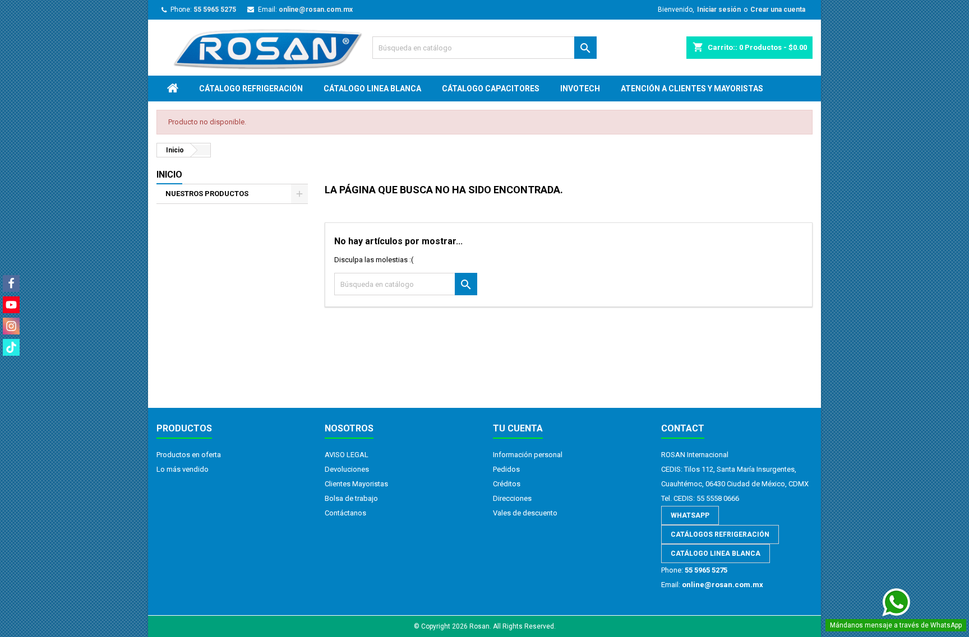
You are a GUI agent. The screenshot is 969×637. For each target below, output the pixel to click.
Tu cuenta (518, 428)
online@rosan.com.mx (316, 9)
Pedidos (506, 469)
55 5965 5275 (214, 9)
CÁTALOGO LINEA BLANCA (372, 88)
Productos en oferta (188, 454)
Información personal (527, 454)
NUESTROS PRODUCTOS (206, 193)
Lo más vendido (182, 469)
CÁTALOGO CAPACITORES (490, 88)
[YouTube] (11, 304)
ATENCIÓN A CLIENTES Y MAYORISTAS (692, 88)
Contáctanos (345, 513)
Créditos (506, 484)
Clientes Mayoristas (356, 484)
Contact (682, 428)
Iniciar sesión (719, 9)
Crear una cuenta (777, 9)
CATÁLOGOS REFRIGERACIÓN (720, 534)
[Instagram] (11, 326)
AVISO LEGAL (346, 454)
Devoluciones (347, 469)
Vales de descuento (525, 513)
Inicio (169, 174)
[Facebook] (11, 283)
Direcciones (512, 498)
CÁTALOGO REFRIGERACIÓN (251, 88)
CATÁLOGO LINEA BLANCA (715, 553)
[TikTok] (11, 347)
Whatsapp (690, 515)
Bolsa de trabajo (351, 498)
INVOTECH (580, 88)
